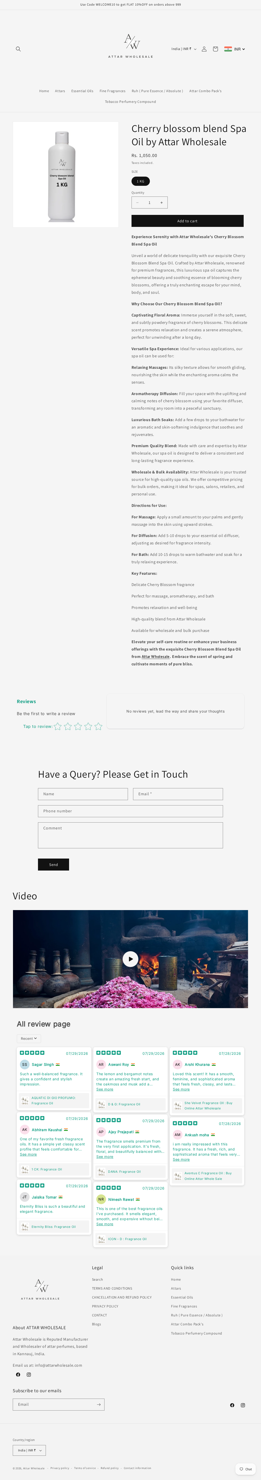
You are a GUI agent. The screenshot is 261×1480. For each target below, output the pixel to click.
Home (176, 1279)
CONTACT (99, 1315)
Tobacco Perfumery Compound (196, 1333)
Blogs (96, 1324)
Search (97, 1279)
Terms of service (85, 1468)
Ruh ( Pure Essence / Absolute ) (197, 1315)
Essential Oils (182, 1297)
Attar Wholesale (156, 657)
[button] (18, 49)
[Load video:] (130, 959)
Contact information (137, 1468)
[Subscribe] (98, 1405)
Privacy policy (59, 1468)
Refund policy (110, 1468)
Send (53, 864)
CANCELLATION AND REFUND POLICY (122, 1297)
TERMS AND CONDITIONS (112, 1288)
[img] (32, 1053)
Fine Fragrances (184, 1306)
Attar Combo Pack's (187, 1324)
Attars (176, 1288)
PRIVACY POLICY (105, 1306)
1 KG (141, 181)
